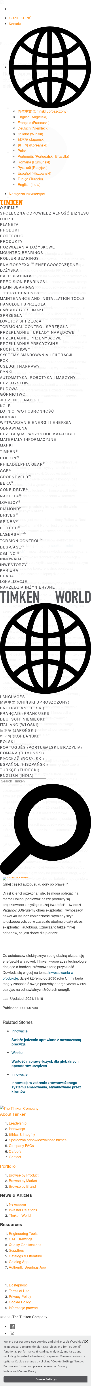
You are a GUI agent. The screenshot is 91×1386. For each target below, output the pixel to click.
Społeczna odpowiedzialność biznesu (44, 213)
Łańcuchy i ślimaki (21, 309)
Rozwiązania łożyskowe (27, 247)
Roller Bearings (19, 258)
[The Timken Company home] (19, 1107)
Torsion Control (21, 540)
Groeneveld (15, 476)
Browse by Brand (22, 1186)
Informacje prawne (23, 1307)
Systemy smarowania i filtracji (36, 354)
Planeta (9, 224)
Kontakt (15, 23)
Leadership (18, 1123)
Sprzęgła (11, 315)
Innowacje (12, 558)
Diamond (11, 508)
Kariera (9, 570)
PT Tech (10, 527)
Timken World (20, 1215)
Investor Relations (23, 1209)
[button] (87, 1341)
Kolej (6, 405)
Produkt (10, 230)
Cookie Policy (20, 1301)
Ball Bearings (16, 275)
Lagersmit (13, 534)
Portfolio (11, 235)
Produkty (11, 241)
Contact (15, 1156)
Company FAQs (21, 1145)
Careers (15, 1151)
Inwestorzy (13, 564)
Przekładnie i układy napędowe (37, 332)
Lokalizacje (13, 581)
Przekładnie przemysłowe (31, 338)
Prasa (7, 575)
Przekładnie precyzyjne (29, 343)
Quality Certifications (25, 1244)
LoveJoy (10, 502)
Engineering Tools (23, 1233)
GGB (5, 470)
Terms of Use (19, 1290)
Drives (9, 515)
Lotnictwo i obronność (27, 411)
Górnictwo (12, 394)
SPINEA (9, 521)
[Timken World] (21, 878)
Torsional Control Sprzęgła (34, 326)
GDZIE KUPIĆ (20, 17)
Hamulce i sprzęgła (23, 304)
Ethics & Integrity (22, 1134)
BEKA (7, 483)
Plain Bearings (17, 287)
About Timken (13, 1114)
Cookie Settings (46, 1379)
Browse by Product (23, 1175)
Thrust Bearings (20, 292)
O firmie (9, 207)
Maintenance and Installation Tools (42, 298)
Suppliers (16, 1250)
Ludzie (7, 218)
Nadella (11, 495)
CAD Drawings (20, 1238)
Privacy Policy (20, 1296)
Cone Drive (14, 489)
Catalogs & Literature (25, 1255)
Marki (6, 445)
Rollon (9, 457)
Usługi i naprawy (20, 366)
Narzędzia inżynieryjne (27, 193)
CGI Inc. (9, 553)
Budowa (9, 388)
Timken (9, 451)
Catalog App (18, 1261)
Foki (4, 360)
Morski (8, 416)
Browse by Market (23, 1180)
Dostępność (18, 1285)
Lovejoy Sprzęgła (21, 321)
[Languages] (50, 67)
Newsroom (17, 1204)
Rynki (6, 371)
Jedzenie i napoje (20, 399)
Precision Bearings (23, 281)
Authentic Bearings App (27, 1267)
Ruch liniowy (15, 349)
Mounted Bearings (21, 252)
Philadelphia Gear (23, 464)
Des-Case (12, 547)
